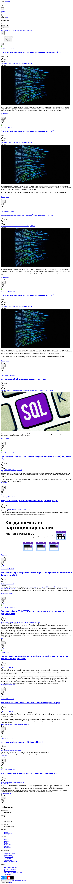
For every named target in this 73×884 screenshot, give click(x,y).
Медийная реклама (10, 869)
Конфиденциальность (10, 861)
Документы (7, 858)
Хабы (6, 843)
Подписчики (8, 39)
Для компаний (8, 857)
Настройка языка (6, 880)
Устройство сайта (9, 853)
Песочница (7, 847)
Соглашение (8, 860)
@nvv (8, 17)
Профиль (3, 30)
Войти (6, 832)
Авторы (6, 846)
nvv (2, 48)
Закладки (8, 37)
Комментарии (26, 30)
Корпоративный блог (10, 867)
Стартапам (7, 874)
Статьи (9, 30)
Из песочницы (5, 783)
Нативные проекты (10, 871)
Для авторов (8, 855)
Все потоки (7, 1)
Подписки (8, 40)
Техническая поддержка (18, 880)
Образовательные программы (13, 872)
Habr (10, 882)
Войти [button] (3, 11)
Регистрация (8, 833)
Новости (18, 30)
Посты (14, 30)
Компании (7, 844)
